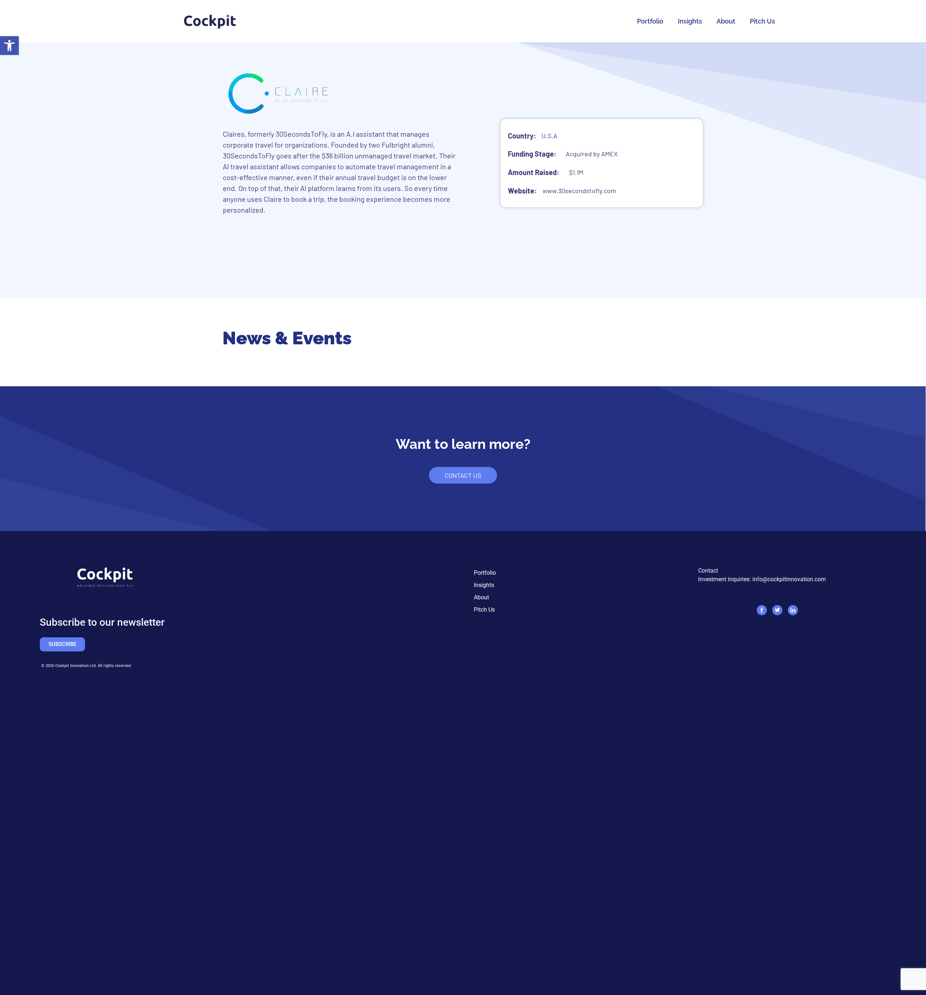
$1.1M (576, 172)
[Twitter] (777, 610)
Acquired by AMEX (592, 154)
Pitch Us (762, 21)
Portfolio (650, 21)
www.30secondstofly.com (579, 191)
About (726, 21)
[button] (9, 45)
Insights (690, 21)
